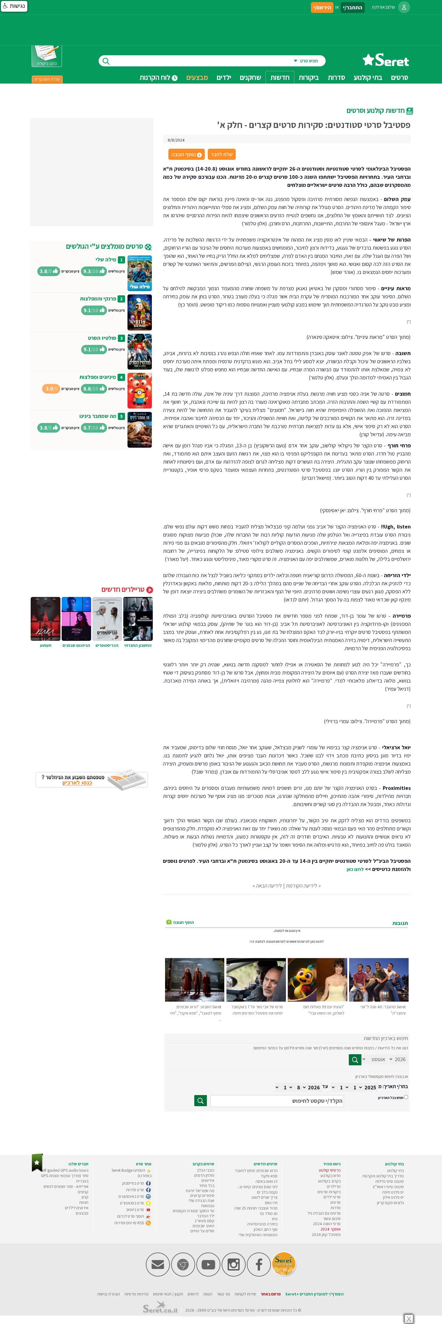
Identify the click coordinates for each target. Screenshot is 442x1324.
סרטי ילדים (332, 1197)
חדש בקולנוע (330, 1175)
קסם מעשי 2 (204, 1220)
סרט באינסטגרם (131, 1196)
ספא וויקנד (269, 1176)
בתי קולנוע (395, 1170)
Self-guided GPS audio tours (64, 1170)
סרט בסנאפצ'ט (132, 1203)
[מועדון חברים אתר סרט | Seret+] (158, 1275)
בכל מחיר (206, 1185)
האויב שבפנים (203, 1225)
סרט (261, 1310)
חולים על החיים (202, 1231)
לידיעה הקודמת (301, 885)
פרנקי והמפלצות (98, 298)
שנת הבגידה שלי (201, 1200)
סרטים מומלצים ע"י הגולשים (105, 246)
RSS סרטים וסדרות (129, 1222)
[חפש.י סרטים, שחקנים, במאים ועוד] (105, 60)
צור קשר (223, 1294)
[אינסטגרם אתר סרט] (234, 1275)
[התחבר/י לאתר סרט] (404, 7)
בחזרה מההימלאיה (262, 1224)
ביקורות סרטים (329, 1192)
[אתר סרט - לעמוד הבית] (37, 1170)
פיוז (275, 1219)
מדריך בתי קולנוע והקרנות (383, 1176)
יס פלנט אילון (393, 1197)
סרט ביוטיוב (135, 1209)
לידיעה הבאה (269, 885)
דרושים (193, 1294)
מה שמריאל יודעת (200, 1190)
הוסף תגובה (186, 155)
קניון (85, 1197)
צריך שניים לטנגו (265, 1197)
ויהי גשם (271, 1202)
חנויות (83, 1202)
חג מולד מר (268, 1213)
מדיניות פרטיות (136, 1294)
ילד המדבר (205, 1216)
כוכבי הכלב (205, 1170)
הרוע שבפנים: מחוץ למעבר (256, 1170)
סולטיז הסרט (102, 337)
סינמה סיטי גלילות (389, 1181)
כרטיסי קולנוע (330, 1170)
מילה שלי (106, 259)
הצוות (207, 1294)
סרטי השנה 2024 (327, 1223)
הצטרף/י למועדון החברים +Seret (314, 1294)
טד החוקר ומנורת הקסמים (193, 1210)
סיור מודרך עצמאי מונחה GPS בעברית (64, 1178)
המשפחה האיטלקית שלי (258, 1234)
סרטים (335, 1202)
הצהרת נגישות (108, 1294)
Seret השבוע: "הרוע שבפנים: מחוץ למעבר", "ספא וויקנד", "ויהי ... (195, 1013)
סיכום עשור (332, 1218)
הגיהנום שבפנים (76, 645)
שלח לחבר (222, 154)
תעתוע (45, 645)
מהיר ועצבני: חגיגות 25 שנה (256, 1208)
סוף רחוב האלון (266, 1229)
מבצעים (197, 77)
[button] (14, 6)
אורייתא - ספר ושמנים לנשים (66, 1186)
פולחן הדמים (204, 1175)
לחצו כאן (355, 869)
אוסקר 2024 (331, 1229)
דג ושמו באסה (267, 1181)
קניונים (83, 1192)
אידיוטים (207, 1180)
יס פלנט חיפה (393, 1192)
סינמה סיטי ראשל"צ (388, 1186)
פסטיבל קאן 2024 (326, 1234)
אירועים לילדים (76, 1207)
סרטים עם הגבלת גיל (324, 1213)
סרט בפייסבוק (133, 1183)
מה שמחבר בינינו (97, 415)
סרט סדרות (135, 1189)
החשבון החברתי (138, 645)
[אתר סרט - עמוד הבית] (385, 64)
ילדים (224, 77)
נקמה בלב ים (267, 1192)
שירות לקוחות (245, 1294)
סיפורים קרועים (202, 1195)
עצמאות (207, 1205)
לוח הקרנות (156, 77)
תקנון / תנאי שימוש (168, 1294)
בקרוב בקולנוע (329, 1181)
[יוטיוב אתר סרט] (208, 1275)
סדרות (335, 1207)
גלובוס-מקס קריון (390, 1202)
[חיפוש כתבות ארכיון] (355, 1059)
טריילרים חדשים (124, 589)
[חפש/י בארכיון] (200, 1100)
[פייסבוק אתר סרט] (259, 1275)
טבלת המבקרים (47, 79)
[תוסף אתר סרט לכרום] (183, 1275)
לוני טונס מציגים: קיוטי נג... (257, 1186)
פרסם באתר (271, 1294)
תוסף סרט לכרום (131, 1216)
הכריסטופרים (107, 645)
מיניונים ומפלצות (97, 376)
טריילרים (334, 1186)
